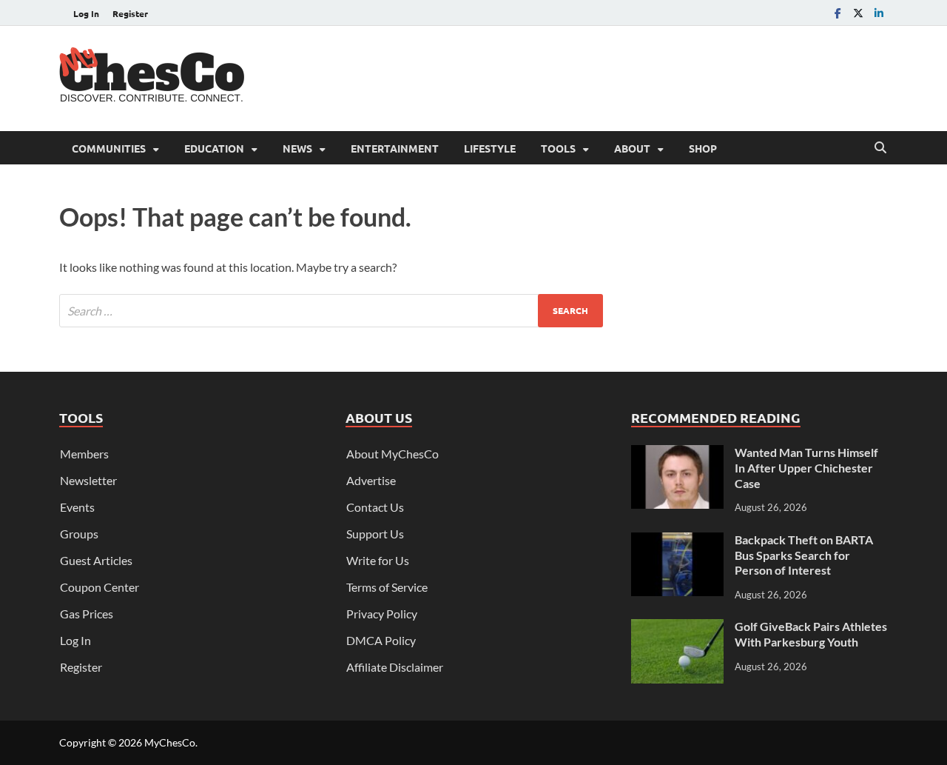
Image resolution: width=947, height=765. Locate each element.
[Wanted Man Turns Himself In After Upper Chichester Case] (677, 454)
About (632, 148)
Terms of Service (387, 587)
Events (77, 507)
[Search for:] (331, 310)
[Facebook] (837, 13)
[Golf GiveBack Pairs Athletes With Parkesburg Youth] (677, 628)
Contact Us (375, 507)
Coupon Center (99, 587)
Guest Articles (96, 560)
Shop (703, 148)
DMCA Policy (381, 640)
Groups (79, 534)
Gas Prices (86, 614)
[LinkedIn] (879, 13)
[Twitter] (858, 13)
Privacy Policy (381, 614)
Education (214, 148)
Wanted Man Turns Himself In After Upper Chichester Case (806, 467)
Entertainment (395, 148)
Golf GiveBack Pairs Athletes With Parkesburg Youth (811, 634)
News (297, 148)
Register (130, 13)
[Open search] (880, 148)
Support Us (375, 534)
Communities (109, 148)
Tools (558, 148)
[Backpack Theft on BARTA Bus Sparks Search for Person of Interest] (677, 541)
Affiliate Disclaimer (394, 667)
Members (84, 454)
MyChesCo (169, 742)
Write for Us (377, 560)
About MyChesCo (392, 454)
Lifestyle (490, 148)
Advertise (371, 480)
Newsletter (88, 480)
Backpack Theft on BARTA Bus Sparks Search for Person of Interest (804, 555)
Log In (86, 13)
